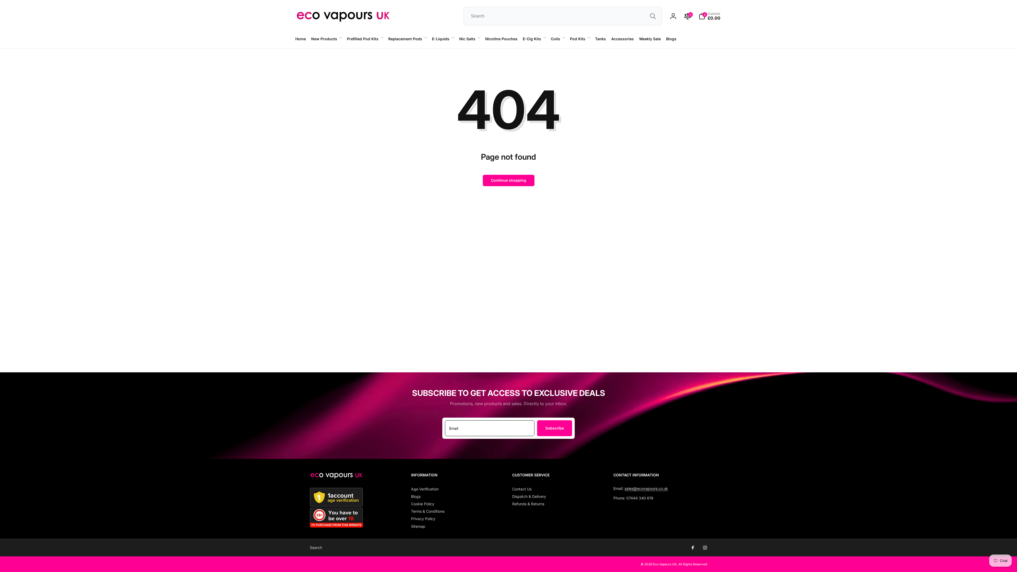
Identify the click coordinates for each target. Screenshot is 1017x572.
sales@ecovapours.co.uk (646, 488)
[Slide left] (158, 48)
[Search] (653, 16)
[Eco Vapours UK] (336, 477)
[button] (326, 38)
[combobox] (562, 16)
